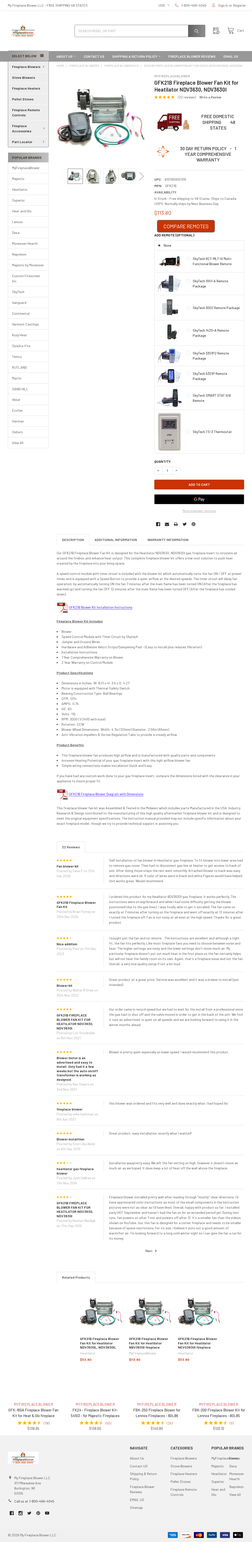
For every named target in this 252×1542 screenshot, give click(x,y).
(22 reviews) (187, 97)
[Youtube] (47, 1513)
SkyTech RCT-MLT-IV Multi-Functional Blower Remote (212, 261)
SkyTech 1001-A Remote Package (210, 283)
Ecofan (17, 410)
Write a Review (210, 97)
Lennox (17, 222)
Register (239, 5)
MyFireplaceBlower (26, 168)
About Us (64, 56)
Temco (17, 356)
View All (17, 443)
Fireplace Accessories (21, 128)
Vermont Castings (25, 324)
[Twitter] (185, 524)
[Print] (176, 524)
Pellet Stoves (22, 99)
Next (141, 176)
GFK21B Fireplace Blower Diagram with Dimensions (106, 794)
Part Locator (22, 142)
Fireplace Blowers (26, 67)
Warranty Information (168, 540)
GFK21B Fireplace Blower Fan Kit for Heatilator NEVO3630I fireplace (197, 1343)
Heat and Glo (22, 211)
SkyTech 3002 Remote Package (216, 308)
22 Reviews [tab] (71, 847)
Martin (16, 378)
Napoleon (19, 254)
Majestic (18, 178)
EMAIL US (230, 56)
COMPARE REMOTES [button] (185, 226)
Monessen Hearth (25, 243)
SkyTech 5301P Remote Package (210, 376)
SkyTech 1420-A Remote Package (211, 333)
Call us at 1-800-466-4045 (34, 1501)
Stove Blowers (23, 77)
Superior (18, 200)
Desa (15, 232)
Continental (21, 313)
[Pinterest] (193, 524)
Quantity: (162, 461)
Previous (61, 176)
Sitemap (136, 1507)
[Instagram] (20, 1513)
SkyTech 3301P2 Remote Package (211, 355)
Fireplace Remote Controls (26, 112)
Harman (18, 421)
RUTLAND (19, 367)
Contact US (94, 56)
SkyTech (18, 292)
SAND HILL (20, 389)
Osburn (17, 432)
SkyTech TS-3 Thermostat (212, 432)
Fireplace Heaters (26, 88)
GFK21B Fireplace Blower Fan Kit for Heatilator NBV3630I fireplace (148, 1343)
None (167, 245)
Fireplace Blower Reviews (192, 56)
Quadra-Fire (21, 346)
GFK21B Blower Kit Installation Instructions (100, 607)
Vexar (16, 399)
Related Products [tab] (76, 1277)
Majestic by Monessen (28, 265)
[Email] (167, 524)
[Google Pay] (199, 499)
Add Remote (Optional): (174, 235)
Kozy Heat (19, 335)
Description (73, 540)
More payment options (199, 511)
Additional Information (115, 540)
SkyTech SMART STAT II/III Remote (212, 398)
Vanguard (19, 302)
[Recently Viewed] (217, 31)
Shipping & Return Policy (134, 56)
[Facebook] (158, 524)
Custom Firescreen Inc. (26, 278)
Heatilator (20, 189)
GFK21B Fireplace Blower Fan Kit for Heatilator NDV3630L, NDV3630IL (99, 1343)
